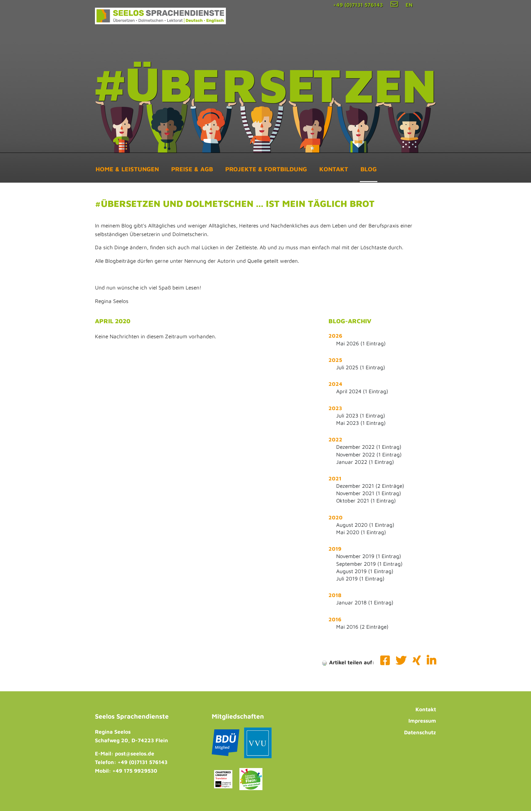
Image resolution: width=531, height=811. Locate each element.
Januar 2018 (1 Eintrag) (364, 602)
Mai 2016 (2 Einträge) (362, 626)
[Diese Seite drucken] (324, 662)
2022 (335, 439)
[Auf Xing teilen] (417, 662)
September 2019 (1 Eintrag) (369, 564)
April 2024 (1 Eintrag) (362, 391)
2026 (335, 335)
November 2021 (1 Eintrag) (368, 493)
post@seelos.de (134, 753)
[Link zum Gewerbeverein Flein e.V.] (250, 781)
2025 (335, 360)
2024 (335, 384)
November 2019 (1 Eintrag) (368, 556)
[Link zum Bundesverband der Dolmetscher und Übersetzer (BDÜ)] (225, 744)
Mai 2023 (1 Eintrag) (361, 423)
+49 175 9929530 (134, 770)
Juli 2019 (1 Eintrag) (360, 578)
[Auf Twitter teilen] (402, 662)
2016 (334, 619)
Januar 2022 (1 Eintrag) (365, 462)
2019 (334, 548)
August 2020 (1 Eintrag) (365, 525)
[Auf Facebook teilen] (385, 662)
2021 (334, 478)
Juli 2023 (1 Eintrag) (360, 415)
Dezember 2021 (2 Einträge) (370, 486)
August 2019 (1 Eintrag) (364, 571)
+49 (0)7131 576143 (358, 5)
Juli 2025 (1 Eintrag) (360, 367)
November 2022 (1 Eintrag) (369, 454)
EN (409, 5)
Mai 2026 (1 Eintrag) (361, 343)
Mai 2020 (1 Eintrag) (361, 532)
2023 (335, 408)
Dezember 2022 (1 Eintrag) (368, 447)
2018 (334, 595)
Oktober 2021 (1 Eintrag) (366, 500)
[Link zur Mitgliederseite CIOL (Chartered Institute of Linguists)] (223, 781)
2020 (335, 517)
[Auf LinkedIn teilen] (431, 662)
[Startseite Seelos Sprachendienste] (160, 15)
